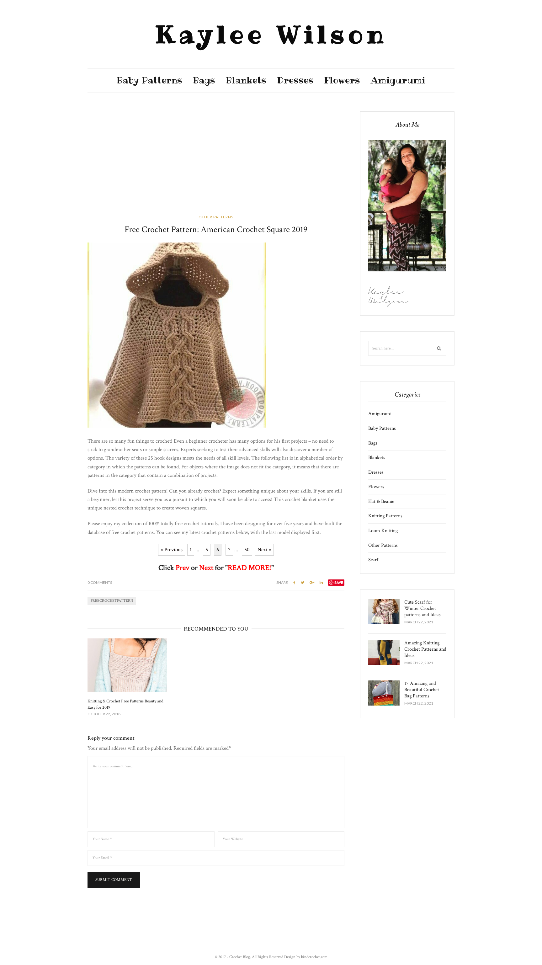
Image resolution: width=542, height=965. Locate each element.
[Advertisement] (216, 158)
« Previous (172, 549)
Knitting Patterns (385, 516)
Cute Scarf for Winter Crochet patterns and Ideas (422, 608)
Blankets (246, 80)
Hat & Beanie (381, 501)
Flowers (342, 80)
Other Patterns (216, 217)
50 (247, 549)
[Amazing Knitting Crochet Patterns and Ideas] (384, 652)
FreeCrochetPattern (112, 600)
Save (338, 582)
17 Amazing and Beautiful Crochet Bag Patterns (421, 689)
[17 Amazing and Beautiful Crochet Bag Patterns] (384, 693)
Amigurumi (398, 80)
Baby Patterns (149, 80)
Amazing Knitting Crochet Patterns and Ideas (425, 649)
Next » (264, 549)
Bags (204, 80)
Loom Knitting (383, 530)
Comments (100, 582)
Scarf (373, 560)
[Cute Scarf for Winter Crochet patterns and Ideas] (384, 611)
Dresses (295, 80)
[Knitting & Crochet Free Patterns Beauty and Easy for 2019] (127, 665)
